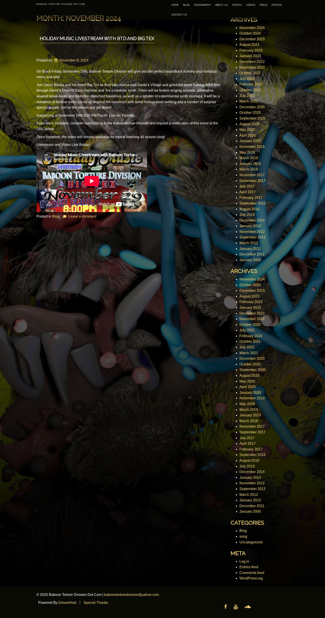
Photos (277, 5)
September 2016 (252, 203)
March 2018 (248, 169)
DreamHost (67, 602)
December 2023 (252, 39)
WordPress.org (251, 578)
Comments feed (251, 573)
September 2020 (252, 118)
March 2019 (248, 158)
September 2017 (252, 181)
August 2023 (249, 44)
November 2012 (252, 232)
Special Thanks (96, 602)
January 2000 (250, 260)
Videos (250, 5)
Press (263, 5)
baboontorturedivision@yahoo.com (131, 595)
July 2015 (247, 214)
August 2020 (249, 124)
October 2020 (250, 112)
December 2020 (252, 107)
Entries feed (248, 567)
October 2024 (250, 33)
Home (175, 5)
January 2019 (250, 164)
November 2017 (252, 175)
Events (237, 5)
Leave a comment (82, 216)
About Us (221, 5)
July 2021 (247, 96)
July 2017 (247, 186)
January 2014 (250, 226)
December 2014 (252, 220)
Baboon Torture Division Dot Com (60, 4)
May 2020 (247, 129)
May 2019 (247, 152)
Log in (244, 561)
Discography (202, 5)
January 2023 (250, 56)
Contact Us (179, 14)
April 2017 (247, 192)
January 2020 (250, 141)
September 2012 (252, 237)
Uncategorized (250, 542)
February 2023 (250, 50)
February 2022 (250, 84)
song (243, 536)
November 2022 (252, 67)
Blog (186, 5)
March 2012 (248, 243)
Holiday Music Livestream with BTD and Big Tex (97, 38)
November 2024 (252, 28)
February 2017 (250, 197)
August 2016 (249, 209)
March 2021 (248, 101)
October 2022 (250, 73)
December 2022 (252, 62)
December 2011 (251, 254)
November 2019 (252, 147)
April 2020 (247, 135)
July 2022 (247, 79)
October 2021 (250, 90)
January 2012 (250, 249)
